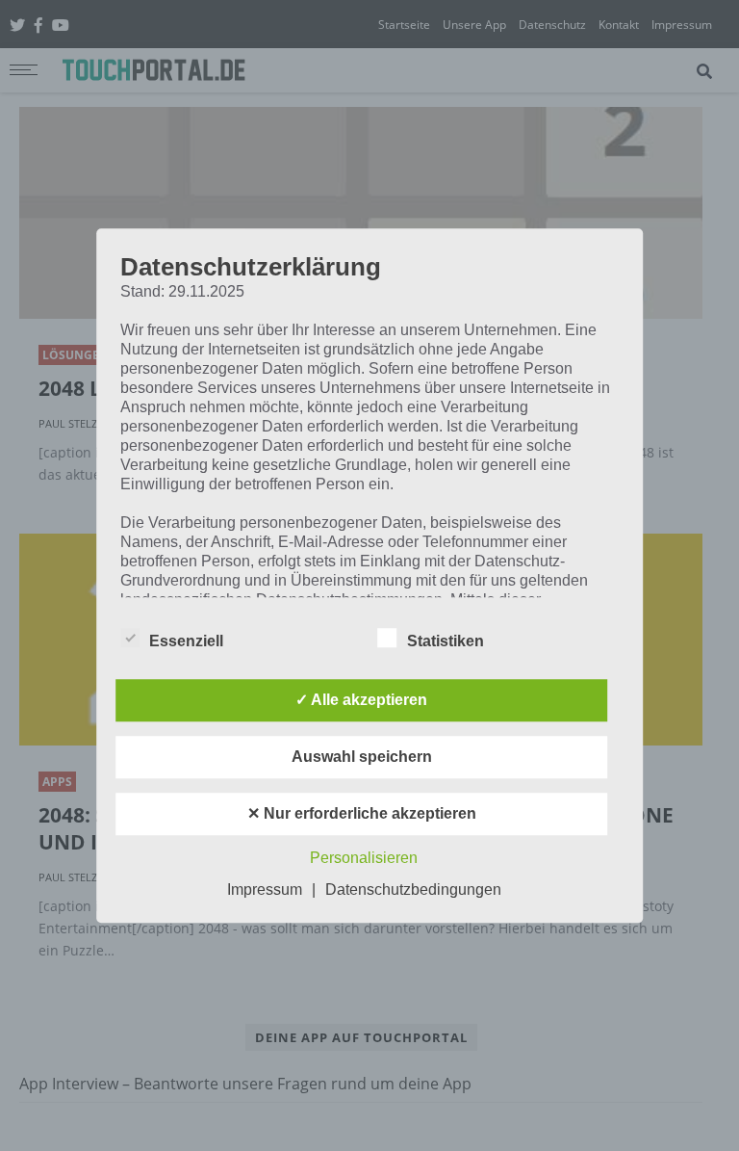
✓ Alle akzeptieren (361, 700)
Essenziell (186, 641)
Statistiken (445, 641)
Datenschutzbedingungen (413, 889)
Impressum (264, 889)
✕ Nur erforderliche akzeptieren (361, 813)
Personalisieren (364, 858)
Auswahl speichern (362, 756)
